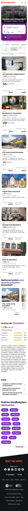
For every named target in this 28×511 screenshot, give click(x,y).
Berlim (5, 410)
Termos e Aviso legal (10, 497)
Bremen (16, 423)
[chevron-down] (16, 328)
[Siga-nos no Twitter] (9, 469)
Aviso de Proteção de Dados (14, 493)
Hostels (7, 479)
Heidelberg (6, 442)
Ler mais (12, 54)
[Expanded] (3, 44)
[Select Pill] (22, 2)
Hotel (4, 189)
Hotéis (12, 479)
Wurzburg (6, 433)
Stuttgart (16, 428)
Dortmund (16, 433)
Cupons (18, 497)
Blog (3, 479)
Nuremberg (6, 423)
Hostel (4, 72)
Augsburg (6, 428)
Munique (14, 410)
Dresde (15, 419)
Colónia (5, 414)
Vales (22, 497)
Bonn (4, 437)
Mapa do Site (19, 500)
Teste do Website (10, 500)
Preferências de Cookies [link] (14, 504)
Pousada (17, 479)
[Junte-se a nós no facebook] (5, 469)
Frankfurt (6, 419)
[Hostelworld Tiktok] (22, 469)
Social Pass (23, 479)
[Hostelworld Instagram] (12, 469)
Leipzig (13, 437)
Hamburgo (15, 414)
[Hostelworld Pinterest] (19, 469)
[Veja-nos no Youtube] (16, 469)
